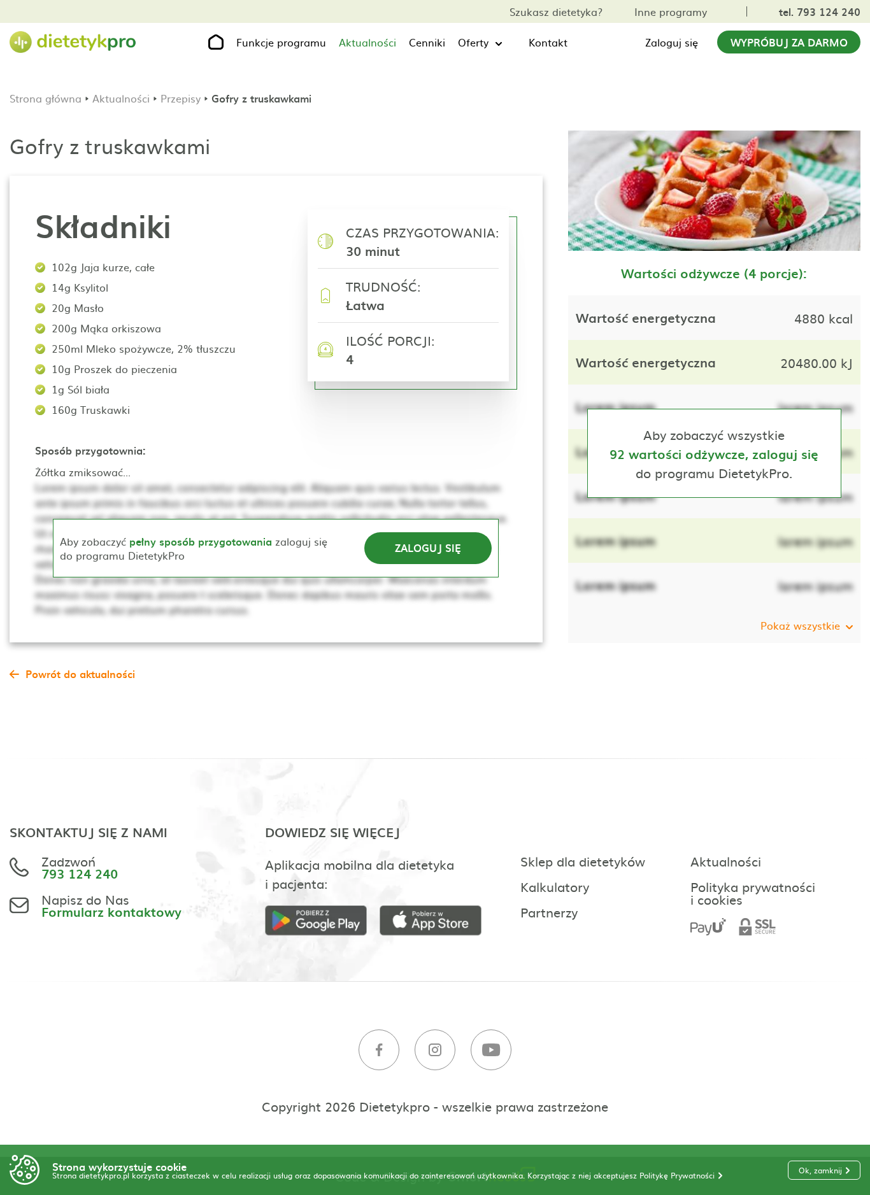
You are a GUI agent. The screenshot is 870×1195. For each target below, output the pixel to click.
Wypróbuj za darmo (789, 42)
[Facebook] (379, 1050)
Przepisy (180, 98)
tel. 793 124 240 (819, 11)
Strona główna (46, 98)
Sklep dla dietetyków (582, 860)
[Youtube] (491, 1050)
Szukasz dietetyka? (556, 11)
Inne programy (670, 11)
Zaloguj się (671, 42)
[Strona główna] (73, 42)
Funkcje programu (281, 42)
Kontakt (548, 42)
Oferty (473, 42)
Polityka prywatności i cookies (752, 892)
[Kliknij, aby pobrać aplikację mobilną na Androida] (322, 921)
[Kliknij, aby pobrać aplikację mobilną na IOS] (437, 921)
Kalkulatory (554, 886)
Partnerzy (549, 911)
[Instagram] (435, 1050)
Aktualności (367, 42)
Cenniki (427, 42)
